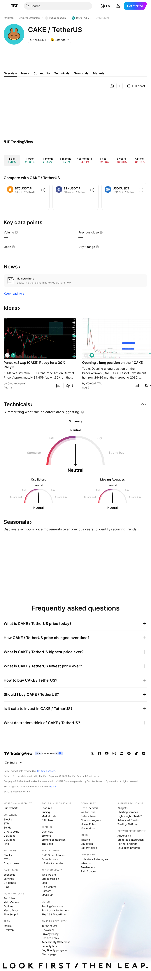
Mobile (8, 925)
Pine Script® (11, 914)
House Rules (88, 824)
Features (47, 808)
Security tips (49, 946)
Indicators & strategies (94, 859)
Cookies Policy (50, 938)
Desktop (9, 929)
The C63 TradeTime (54, 914)
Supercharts (11, 808)
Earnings (9, 878)
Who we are (49, 874)
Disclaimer (48, 929)
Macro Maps (11, 910)
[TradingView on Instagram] (114, 753)
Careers (46, 890)
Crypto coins (11, 831)
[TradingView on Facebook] (99, 753)
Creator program (91, 820)
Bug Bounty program (54, 950)
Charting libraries (127, 812)
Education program (129, 847)
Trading (85, 839)
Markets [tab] (99, 73)
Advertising (124, 835)
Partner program (127, 843)
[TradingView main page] (14, 5)
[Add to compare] (43, 190)
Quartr (53, 786)
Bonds (7, 827)
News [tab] (25, 73)
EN (108, 6)
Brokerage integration (130, 839)
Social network (90, 808)
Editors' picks (89, 847)
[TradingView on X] (92, 753)
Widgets (122, 808)
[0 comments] (58, 385)
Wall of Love (88, 812)
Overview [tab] (10, 73)
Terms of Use (49, 925)
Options (8, 906)
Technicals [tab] (62, 73)
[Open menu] (5, 6)
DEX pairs (9, 839)
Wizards (86, 863)
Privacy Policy (50, 933)
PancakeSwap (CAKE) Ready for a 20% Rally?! (34, 365)
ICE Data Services (45, 771)
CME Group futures (53, 855)
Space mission (50, 878)
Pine (6, 843)
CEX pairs (9, 835)
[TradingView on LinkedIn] (121, 753)
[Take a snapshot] (112, 86)
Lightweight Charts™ (129, 816)
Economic (9, 874)
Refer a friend (89, 816)
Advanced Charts (127, 820)
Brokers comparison (54, 839)
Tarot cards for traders (55, 910)
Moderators (88, 828)
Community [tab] (42, 73)
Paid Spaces (88, 871)
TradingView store (52, 906)
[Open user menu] (118, 6)
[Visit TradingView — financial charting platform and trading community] (19, 142)
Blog (44, 882)
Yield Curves (11, 902)
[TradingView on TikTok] (136, 753)
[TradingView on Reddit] (143, 753)
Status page (49, 954)
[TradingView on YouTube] (106, 753)
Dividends (10, 882)
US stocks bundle (52, 863)
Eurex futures (50, 859)
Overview (47, 831)
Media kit (47, 894)
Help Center (49, 886)
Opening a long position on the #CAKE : (113, 363)
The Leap (47, 843)
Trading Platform (127, 824)
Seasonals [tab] (81, 73)
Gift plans (47, 820)
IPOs (6, 886)
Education (87, 843)
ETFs (7, 823)
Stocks (8, 819)
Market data (49, 816)
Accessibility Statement (56, 942)
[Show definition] (16, 232)
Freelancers (88, 867)
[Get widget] (119, 86)
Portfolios (9, 898)
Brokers (46, 835)
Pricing (46, 812)
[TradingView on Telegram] (128, 753)
